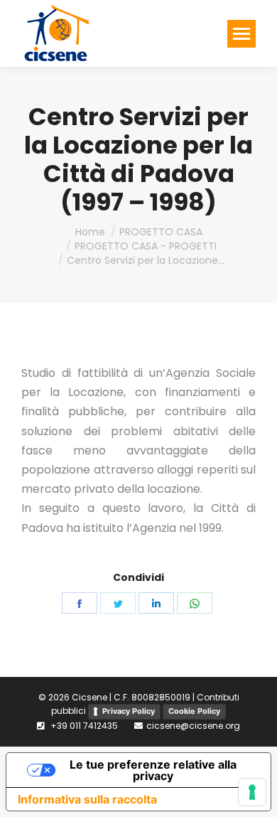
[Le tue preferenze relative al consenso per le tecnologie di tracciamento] (252, 792)
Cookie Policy (194, 711)
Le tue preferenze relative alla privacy (153, 770)
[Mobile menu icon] (241, 34)
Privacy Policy (128, 711)
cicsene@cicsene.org (193, 726)
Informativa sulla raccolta (87, 799)
